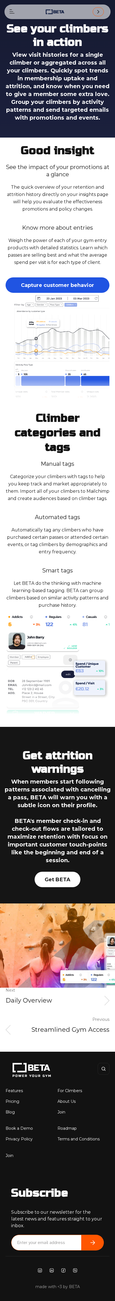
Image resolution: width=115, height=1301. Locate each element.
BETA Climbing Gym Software (24, 1070)
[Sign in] (98, 11)
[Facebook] (63, 1270)
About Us (67, 1101)
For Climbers (70, 1090)
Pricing (12, 1101)
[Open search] (103, 1069)
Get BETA (58, 880)
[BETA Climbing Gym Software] (55, 11)
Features (14, 1090)
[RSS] (75, 1270)
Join (61, 1112)
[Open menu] (12, 12)
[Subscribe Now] (93, 1242)
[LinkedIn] (51, 1270)
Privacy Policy (19, 1139)
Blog (10, 1112)
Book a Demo (19, 1128)
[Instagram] (39, 1270)
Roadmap (67, 1128)
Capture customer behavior (57, 285)
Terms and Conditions (79, 1139)
